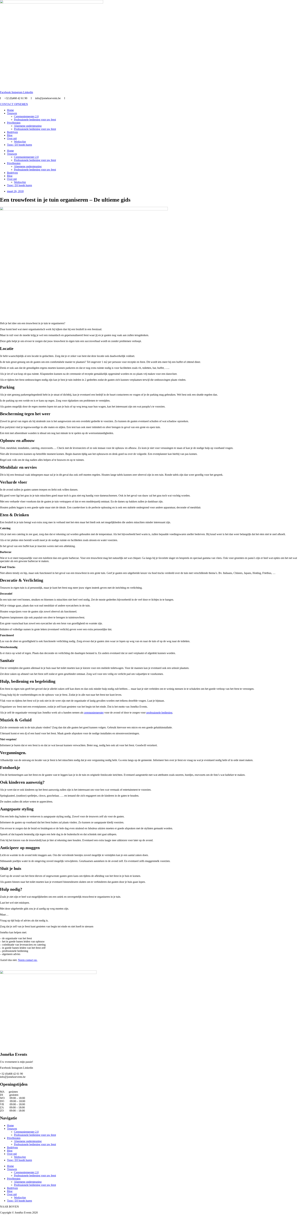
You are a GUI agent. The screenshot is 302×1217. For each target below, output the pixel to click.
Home (10, 110)
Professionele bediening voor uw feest (35, 119)
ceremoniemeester (94, 712)
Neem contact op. (27, 960)
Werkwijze (20, 141)
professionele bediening (159, 712)
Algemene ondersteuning (28, 125)
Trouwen (12, 113)
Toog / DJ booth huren (19, 144)
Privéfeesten (13, 122)
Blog (9, 135)
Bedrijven (12, 132)
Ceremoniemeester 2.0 (26, 116)
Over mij (12, 138)
